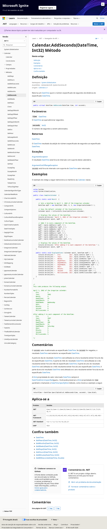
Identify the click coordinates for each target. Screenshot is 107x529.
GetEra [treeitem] (10, 129)
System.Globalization (48, 82)
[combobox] (14, 40)
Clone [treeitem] (9, 107)
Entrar (102, 18)
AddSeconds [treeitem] (12, 95)
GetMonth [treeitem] (11, 149)
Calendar (81, 180)
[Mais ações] (102, 38)
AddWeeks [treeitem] (11, 99)
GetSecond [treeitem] (11, 156)
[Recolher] (26, 36)
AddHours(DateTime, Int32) (47, 452)
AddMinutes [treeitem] (12, 87)
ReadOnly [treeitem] (11, 179)
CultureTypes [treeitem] (8, 221)
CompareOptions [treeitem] (10, 210)
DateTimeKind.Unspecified (42, 380)
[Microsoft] (4, 18)
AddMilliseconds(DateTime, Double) (50, 458)
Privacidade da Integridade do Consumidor (17, 528)
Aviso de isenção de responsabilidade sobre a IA (19, 525)
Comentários (38, 66)
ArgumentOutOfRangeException (45, 165)
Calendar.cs (43, 88)
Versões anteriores (44, 525)
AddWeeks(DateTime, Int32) (47, 446)
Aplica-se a (37, 68)
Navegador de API (51, 38)
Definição (37, 60)
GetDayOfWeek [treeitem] (13, 114)
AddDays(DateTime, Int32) (46, 449)
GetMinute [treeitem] (11, 145)
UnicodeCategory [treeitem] (10, 343)
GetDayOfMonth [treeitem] (13, 110)
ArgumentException (40, 157)
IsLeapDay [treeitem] (11, 168)
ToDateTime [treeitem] (12, 183)
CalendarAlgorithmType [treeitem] (12, 191)
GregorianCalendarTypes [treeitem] (13, 252)
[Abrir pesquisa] (97, 18)
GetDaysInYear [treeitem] (13, 126)
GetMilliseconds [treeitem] (13, 141)
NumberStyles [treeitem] (9, 293)
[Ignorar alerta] (102, 4)
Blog (55, 525)
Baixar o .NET (98, 24)
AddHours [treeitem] (11, 80)
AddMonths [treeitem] (12, 91)
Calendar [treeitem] (9, 57)
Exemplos (37, 63)
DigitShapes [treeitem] (8, 236)
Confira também (39, 71)
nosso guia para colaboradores (41, 489)
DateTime (45, 93)
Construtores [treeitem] (10, 61)
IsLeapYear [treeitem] (11, 175)
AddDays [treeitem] (11, 76)
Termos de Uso (41, 528)
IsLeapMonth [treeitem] (12, 171)
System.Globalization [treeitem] (11, 49)
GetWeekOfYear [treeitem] (13, 160)
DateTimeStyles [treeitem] (9, 229)
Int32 (44, 125)
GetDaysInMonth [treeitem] (13, 122)
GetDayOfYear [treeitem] (12, 118)
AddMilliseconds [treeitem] (13, 84)
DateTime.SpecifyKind (60, 383)
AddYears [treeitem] (11, 103)
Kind (35, 377)
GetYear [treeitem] (10, 164)
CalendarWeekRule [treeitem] (10, 194)
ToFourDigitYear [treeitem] (13, 187)
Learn (34, 38)
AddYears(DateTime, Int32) (46, 440)
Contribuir (64, 525)
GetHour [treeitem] (10, 133)
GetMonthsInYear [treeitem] (14, 152)
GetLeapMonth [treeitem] (13, 137)
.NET (40, 38)
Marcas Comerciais (55, 528)
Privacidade (75, 525)
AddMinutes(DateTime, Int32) (47, 455)
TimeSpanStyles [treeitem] (9, 335)
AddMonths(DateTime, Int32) (47, 443)
